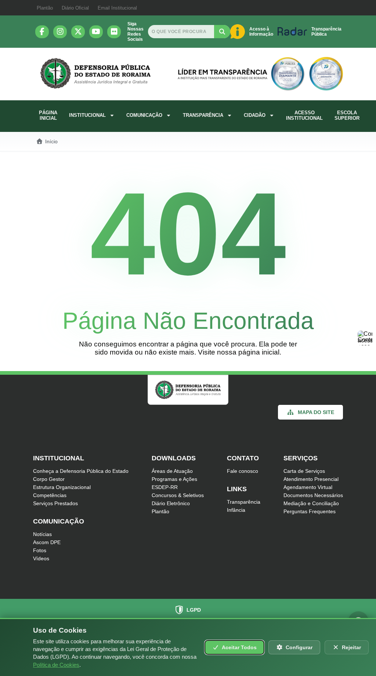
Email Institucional (117, 8)
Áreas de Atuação (172, 471)
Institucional (87, 115)
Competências (49, 495)
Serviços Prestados (55, 503)
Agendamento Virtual (307, 487)
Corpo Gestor (49, 479)
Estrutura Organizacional (62, 487)
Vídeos (41, 558)
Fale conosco (242, 471)
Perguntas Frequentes (309, 511)
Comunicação (144, 115)
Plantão (45, 8)
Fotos (39, 550)
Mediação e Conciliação (311, 503)
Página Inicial (48, 115)
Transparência (203, 115)
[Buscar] (222, 31)
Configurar (299, 647)
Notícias (42, 534)
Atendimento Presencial (311, 479)
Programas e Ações (174, 479)
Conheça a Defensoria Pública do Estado (81, 471)
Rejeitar (351, 647)
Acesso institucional (304, 115)
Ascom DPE (47, 542)
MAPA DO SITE (316, 412)
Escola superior (347, 115)
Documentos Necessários (313, 495)
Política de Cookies (56, 665)
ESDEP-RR (165, 487)
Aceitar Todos (239, 647)
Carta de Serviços (304, 471)
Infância (236, 510)
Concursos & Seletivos (178, 495)
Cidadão (254, 115)
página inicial (258, 352)
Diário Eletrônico (171, 503)
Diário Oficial (75, 8)
